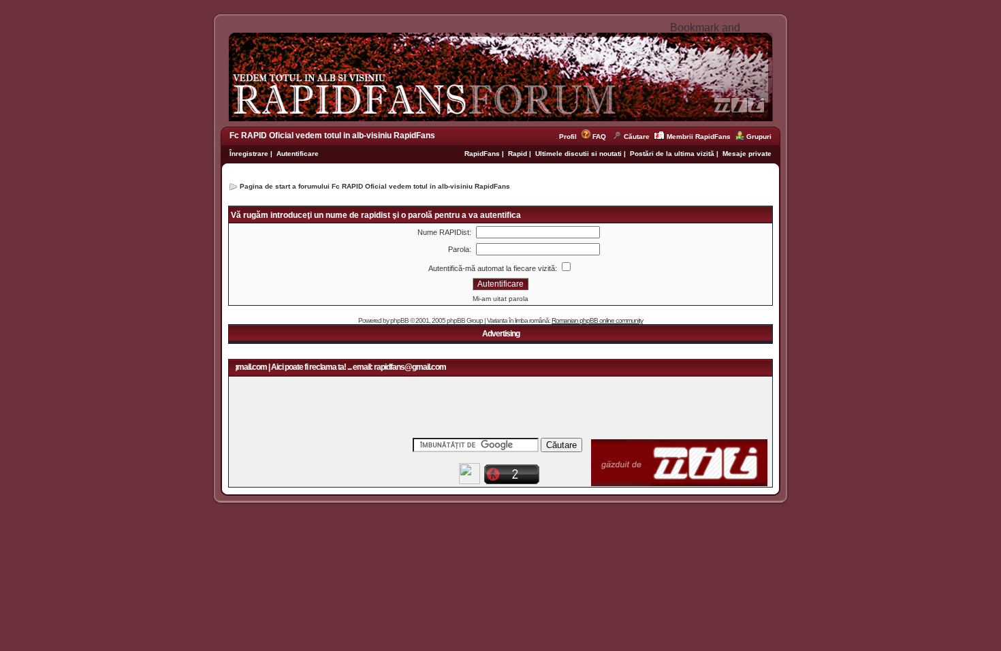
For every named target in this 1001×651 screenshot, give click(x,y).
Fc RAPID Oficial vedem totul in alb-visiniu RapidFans (332, 135)
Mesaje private (747, 153)
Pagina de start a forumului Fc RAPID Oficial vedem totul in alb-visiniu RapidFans (375, 186)
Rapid (518, 153)
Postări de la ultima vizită (672, 153)
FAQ (599, 136)
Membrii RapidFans (699, 136)
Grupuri (759, 136)
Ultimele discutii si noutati (578, 153)
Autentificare (297, 153)
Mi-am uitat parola (500, 298)
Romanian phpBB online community (597, 320)
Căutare (637, 136)
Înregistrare (248, 153)
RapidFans (483, 153)
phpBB (399, 320)
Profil (570, 136)
